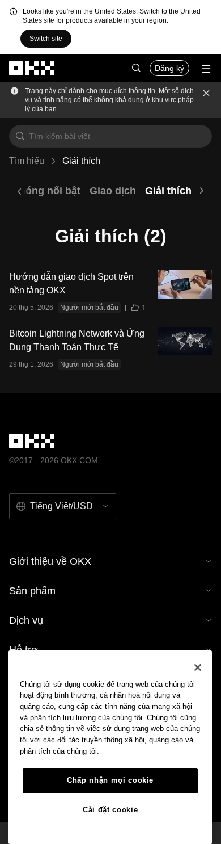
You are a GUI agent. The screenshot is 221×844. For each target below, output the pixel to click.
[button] (136, 68)
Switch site (45, 39)
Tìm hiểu (26, 161)
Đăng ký (169, 68)
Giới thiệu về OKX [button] (50, 561)
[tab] (40, 190)
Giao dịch (113, 190)
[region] (110, 747)
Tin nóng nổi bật (40, 190)
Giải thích (168, 190)
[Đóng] (206, 100)
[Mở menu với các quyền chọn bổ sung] (206, 68)
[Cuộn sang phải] (202, 190)
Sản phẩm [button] (32, 591)
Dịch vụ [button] (26, 620)
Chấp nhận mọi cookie (110, 780)
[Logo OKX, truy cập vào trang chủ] (32, 68)
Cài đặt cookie (110, 809)
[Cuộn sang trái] (19, 190)
